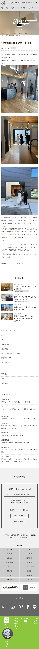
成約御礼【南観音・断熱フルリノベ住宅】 (15, 441)
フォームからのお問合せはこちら (18, 495)
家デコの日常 (6, 358)
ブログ (24, 8)
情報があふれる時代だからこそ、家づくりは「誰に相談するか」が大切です (19, 426)
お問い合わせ (36, 621)
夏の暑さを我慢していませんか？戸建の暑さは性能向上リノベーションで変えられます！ (19, 459)
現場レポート (6, 362)
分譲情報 (4, 349)
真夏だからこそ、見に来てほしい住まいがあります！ (19, 417)
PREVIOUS (5, 264)
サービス (29, 554)
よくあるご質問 (29, 8)
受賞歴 (29, 571)
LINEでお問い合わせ (16, 623)
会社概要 (10, 571)
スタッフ (10, 575)
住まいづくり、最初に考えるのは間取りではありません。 (19, 409)
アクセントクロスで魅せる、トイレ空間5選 (15, 401)
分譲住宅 (4, 383)
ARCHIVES (19, 264)
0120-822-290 (18, 516)
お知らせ (29, 562)
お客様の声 (13, 8)
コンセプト (29, 549)
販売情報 (7, 8)
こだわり (10, 554)
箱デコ (32, 587)
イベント (36, 8)
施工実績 (3, 8)
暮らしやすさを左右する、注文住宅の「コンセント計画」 (19, 449)
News (3, 335)
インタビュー (19, 8)
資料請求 (22, 2)
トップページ (9, 549)
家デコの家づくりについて (10, 353)
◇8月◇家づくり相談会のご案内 (12, 434)
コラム (3, 378)
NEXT (36, 264)
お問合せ (29, 575)
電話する (14, 2)
